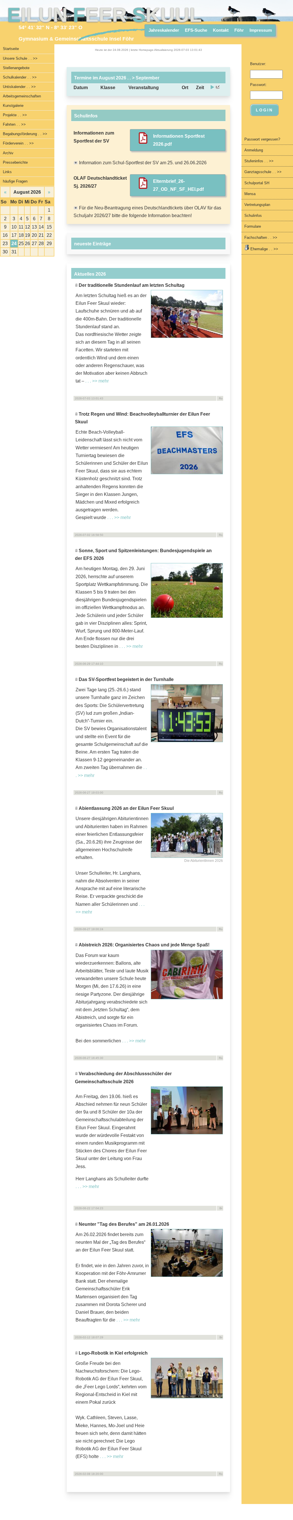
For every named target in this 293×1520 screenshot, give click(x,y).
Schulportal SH (256, 183)
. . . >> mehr (97, 381)
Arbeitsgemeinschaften (22, 96)
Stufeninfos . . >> (259, 161)
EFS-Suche (196, 30)
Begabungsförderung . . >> (25, 134)
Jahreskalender (164, 30)
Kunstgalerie (13, 105)
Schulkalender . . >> (20, 77)
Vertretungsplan (257, 205)
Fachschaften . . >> (260, 237)
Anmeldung (253, 150)
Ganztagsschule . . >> (263, 172)
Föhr (239, 30)
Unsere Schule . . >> (20, 58)
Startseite (11, 49)
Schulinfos (253, 215)
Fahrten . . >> (14, 124)
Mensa (250, 194)
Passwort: (258, 85)
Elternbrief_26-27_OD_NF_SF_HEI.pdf (178, 185)
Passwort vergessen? (262, 139)
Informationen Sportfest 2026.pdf (179, 140)
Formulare (252, 226)
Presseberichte (15, 162)
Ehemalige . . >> (263, 249)
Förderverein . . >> (18, 143)
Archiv (8, 153)
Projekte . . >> (15, 115)
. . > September (142, 77)
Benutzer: (258, 64)
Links (7, 172)
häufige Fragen (15, 181)
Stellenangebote (16, 68)
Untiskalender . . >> (19, 87)
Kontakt (221, 30)
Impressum (261, 30)
